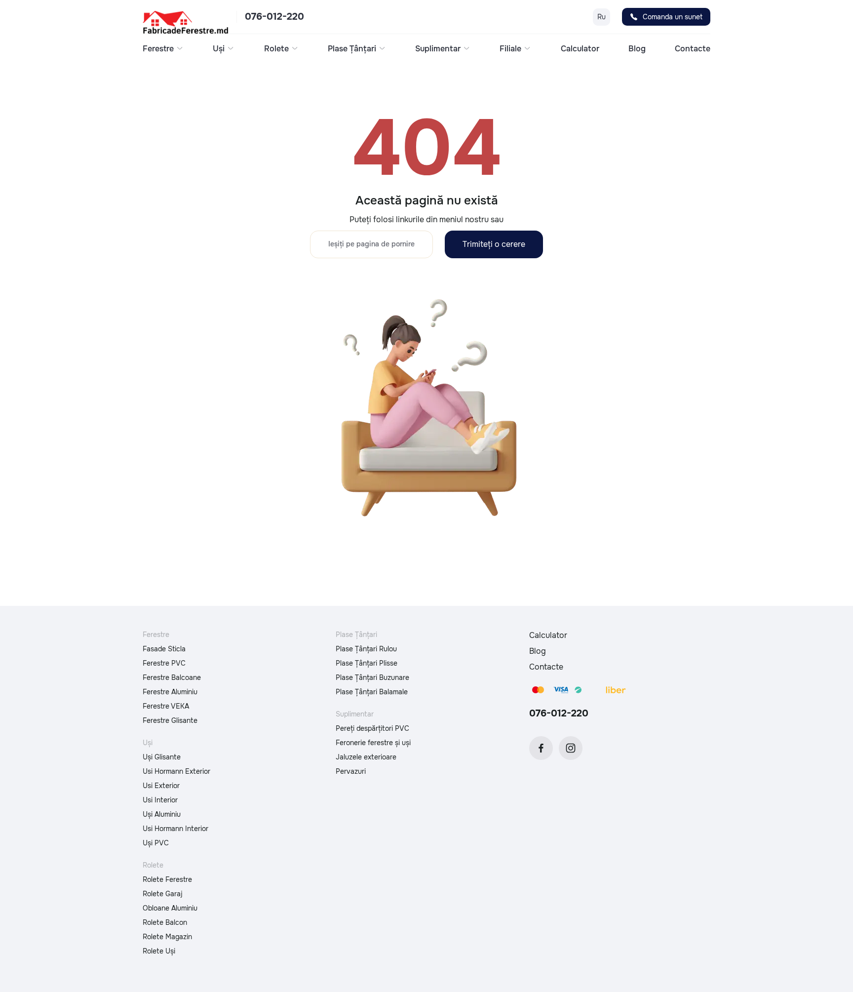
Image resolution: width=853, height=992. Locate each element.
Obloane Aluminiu (170, 908)
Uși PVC (156, 842)
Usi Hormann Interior (175, 828)
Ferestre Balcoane (172, 677)
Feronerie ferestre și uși (373, 742)
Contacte (692, 49)
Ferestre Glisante (170, 720)
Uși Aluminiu (162, 814)
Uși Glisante (162, 757)
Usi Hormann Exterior (176, 771)
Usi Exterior (161, 785)
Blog (637, 49)
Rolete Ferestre (167, 879)
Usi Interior (160, 799)
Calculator (580, 49)
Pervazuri (351, 771)
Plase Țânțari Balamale (372, 691)
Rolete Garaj (163, 893)
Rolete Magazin (167, 936)
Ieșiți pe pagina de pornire (371, 243)
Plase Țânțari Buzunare (372, 677)
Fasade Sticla (164, 648)
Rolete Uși (159, 951)
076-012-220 (274, 17)
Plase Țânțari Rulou (366, 648)
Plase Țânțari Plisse (366, 663)
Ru (601, 16)
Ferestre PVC (164, 663)
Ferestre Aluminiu (170, 691)
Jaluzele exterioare (366, 757)
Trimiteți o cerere (494, 244)
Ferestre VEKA (166, 706)
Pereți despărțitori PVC (372, 728)
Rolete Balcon (165, 922)
